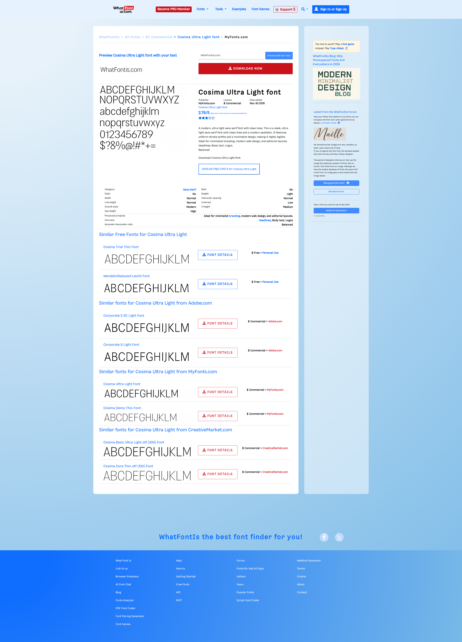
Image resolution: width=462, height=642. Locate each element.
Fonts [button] (201, 9)
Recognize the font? (334, 183)
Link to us (122, 568)
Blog (118, 592)
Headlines (265, 220)
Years (240, 584)
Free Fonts (182, 584)
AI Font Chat (123, 584)
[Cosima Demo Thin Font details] (147, 417)
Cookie (301, 576)
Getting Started (186, 576)
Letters (241, 576)
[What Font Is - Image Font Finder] (123, 9)
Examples (239, 9)
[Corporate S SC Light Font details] (147, 327)
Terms (301, 568)
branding (234, 216)
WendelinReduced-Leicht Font (126, 276)
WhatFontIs (109, 37)
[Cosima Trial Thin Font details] (147, 258)
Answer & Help (329, 123)
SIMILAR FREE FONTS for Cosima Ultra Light (229, 169)
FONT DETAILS (219, 255)
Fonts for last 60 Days (250, 568)
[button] (305, 9)
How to (180, 568)
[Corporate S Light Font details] (147, 356)
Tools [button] (219, 9)
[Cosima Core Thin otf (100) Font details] (147, 475)
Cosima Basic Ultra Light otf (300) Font (133, 442)
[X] (339, 537)
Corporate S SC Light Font (123, 315)
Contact (302, 592)
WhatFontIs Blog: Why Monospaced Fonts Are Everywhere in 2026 (329, 60)
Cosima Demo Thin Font (122, 408)
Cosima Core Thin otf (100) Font (128, 466)
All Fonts (132, 37)
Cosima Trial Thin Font (121, 247)
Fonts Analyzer (125, 600)
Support (286, 9)
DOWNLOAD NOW (247, 68)
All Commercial (159, 37)
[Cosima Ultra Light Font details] (147, 393)
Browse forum (336, 191)
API (178, 592)
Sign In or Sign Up (333, 9)
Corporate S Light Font (121, 344)
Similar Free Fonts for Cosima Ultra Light (143, 234)
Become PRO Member (174, 9)
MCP (179, 600)
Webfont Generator (336, 210)
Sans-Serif (189, 189)
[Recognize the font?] (336, 133)
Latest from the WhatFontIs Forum (335, 112)
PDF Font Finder (126, 608)
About (300, 584)
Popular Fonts (245, 592)
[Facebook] (324, 537)
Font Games (260, 9)
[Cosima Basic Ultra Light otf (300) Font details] (147, 451)
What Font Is (123, 560)
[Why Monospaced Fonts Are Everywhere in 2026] (336, 83)
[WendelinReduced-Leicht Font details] (147, 288)
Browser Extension (127, 576)
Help (179, 560)
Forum (241, 560)
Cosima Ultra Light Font (121, 384)
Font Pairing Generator (130, 616)
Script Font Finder (248, 600)
